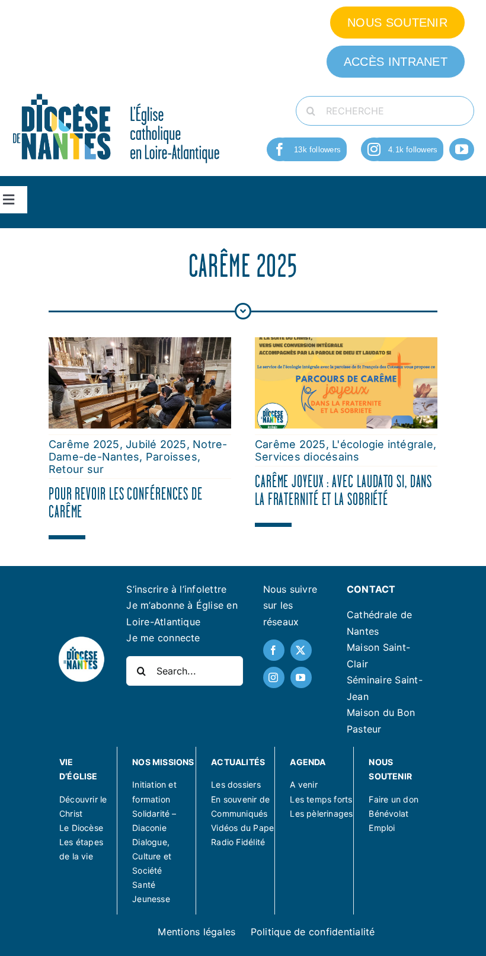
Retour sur (76, 469)
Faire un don (393, 799)
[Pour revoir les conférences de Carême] (140, 345)
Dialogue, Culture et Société (151, 856)
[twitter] (301, 650)
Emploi (382, 828)
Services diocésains (307, 456)
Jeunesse (151, 899)
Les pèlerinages (321, 813)
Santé (143, 885)
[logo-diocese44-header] (117, 92)
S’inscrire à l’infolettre (176, 589)
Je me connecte (163, 638)
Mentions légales (196, 932)
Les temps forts (321, 799)
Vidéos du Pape (242, 828)
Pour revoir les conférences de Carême (126, 502)
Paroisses (171, 456)
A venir (303, 784)
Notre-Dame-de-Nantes (138, 450)
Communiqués (239, 813)
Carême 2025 (84, 444)
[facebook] (280, 149)
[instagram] (374, 149)
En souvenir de (240, 799)
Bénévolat (388, 813)
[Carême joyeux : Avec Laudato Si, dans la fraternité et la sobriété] (346, 345)
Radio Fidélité (238, 842)
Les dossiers (236, 784)
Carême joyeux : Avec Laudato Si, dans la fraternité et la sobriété (343, 490)
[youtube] (461, 149)
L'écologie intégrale (382, 444)
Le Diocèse (81, 828)
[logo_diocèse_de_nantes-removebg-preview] (81, 640)
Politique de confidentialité (313, 932)
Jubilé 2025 (156, 444)
